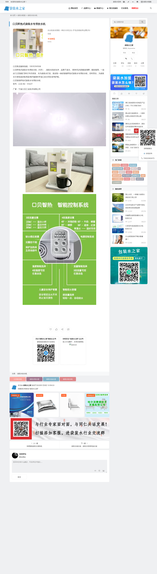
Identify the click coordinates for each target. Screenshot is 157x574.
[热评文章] (136, 93)
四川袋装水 (127, 175)
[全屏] (103, 144)
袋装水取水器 (34, 379)
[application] (59, 119)
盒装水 (115, 172)
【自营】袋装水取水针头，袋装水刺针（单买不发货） (72, 415)
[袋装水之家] (14, 8)
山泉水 (126, 169)
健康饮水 (136, 175)
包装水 (129, 172)
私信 (133, 53)
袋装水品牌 (117, 175)
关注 (124, 53)
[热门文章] (129, 93)
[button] (59, 119)
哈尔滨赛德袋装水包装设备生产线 (97, 415)
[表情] (99, 471)
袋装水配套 (22, 15)
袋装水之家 (27, 385)
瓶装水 (135, 172)
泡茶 (143, 175)
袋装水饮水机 (32, 15)
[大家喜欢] (121, 93)
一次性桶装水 (117, 179)
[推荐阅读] (143, 93)
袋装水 (122, 172)
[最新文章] (114, 93)
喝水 (133, 179)
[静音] (99, 144)
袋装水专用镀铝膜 (46, 415)
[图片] (103, 471)
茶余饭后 (133, 165)
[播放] (16, 144)
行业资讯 (124, 8)
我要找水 (135, 8)
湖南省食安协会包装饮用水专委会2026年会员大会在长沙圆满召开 (135, 137)
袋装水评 (140, 179)
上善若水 (124, 165)
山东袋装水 (117, 182)
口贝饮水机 (18, 379)
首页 (14, 15)
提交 (19, 477)
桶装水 (133, 169)
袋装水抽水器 (51, 379)
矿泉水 (126, 179)
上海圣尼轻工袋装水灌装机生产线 (22, 415)
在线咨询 (149, 153)
